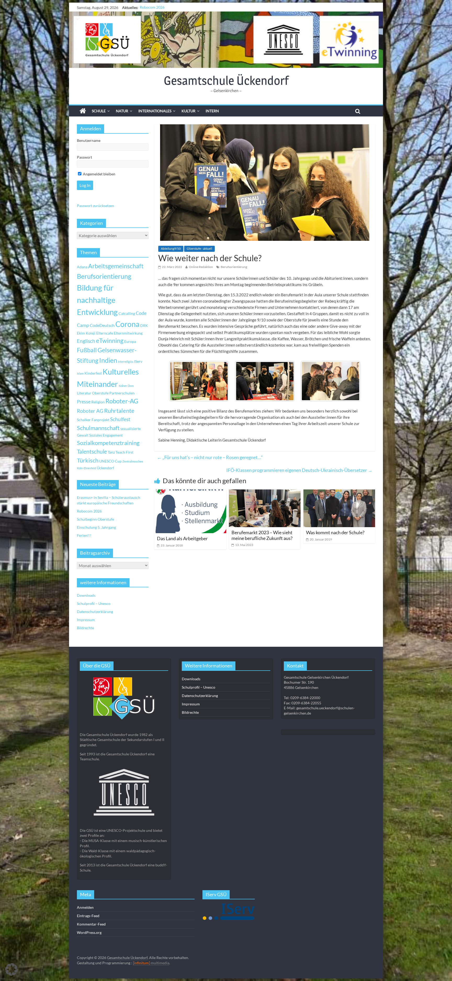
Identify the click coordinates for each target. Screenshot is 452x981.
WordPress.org (89, 932)
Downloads (86, 595)
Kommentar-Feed (91, 924)
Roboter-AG (121, 401)
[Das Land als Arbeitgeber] (190, 492)
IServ (138, 361)
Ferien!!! (84, 535)
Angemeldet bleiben (98, 174)
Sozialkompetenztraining (108, 442)
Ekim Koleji (86, 333)
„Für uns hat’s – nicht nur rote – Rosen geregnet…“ (210, 457)
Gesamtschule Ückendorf (226, 80)
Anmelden (85, 907)
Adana (82, 267)
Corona (127, 324)
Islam (80, 373)
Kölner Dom (126, 385)
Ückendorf (105, 468)
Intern (212, 111)
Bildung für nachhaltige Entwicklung (97, 300)
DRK (144, 325)
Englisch (86, 341)
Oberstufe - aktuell (199, 248)
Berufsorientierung (234, 267)
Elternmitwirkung (128, 333)
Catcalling (126, 313)
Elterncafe (104, 333)
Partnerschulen (121, 393)
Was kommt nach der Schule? (335, 532)
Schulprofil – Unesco (93, 603)
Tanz (111, 452)
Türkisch (87, 460)
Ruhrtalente (119, 410)
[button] (11, 969)
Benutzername (88, 140)
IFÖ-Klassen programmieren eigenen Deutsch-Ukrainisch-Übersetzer (299, 470)
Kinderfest (93, 373)
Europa (130, 341)
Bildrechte (85, 628)
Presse (84, 401)
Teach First (124, 452)
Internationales (154, 111)
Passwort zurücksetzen (95, 205)
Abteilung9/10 (171, 248)
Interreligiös (125, 361)
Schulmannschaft (98, 428)
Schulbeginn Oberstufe (158, 7)
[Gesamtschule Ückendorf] (226, 40)
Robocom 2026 (89, 511)
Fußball (87, 350)
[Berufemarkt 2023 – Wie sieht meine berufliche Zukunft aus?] (265, 492)
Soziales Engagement (106, 435)
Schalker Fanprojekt (93, 419)
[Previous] (180, 381)
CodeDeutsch (102, 325)
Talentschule (92, 451)
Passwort (84, 157)
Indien (108, 360)
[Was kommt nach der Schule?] (339, 492)
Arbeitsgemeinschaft (116, 266)
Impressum (86, 619)
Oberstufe (100, 393)
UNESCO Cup (110, 461)
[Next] (349, 381)
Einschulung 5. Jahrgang (96, 527)
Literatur (84, 393)
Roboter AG (90, 411)
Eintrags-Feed (88, 915)
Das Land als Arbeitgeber (182, 538)
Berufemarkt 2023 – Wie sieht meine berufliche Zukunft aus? (261, 535)
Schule (99, 111)
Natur (122, 111)
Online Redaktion (201, 267)
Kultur (188, 111)
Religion (98, 402)
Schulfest (120, 419)
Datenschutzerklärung (95, 611)
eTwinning (109, 340)
